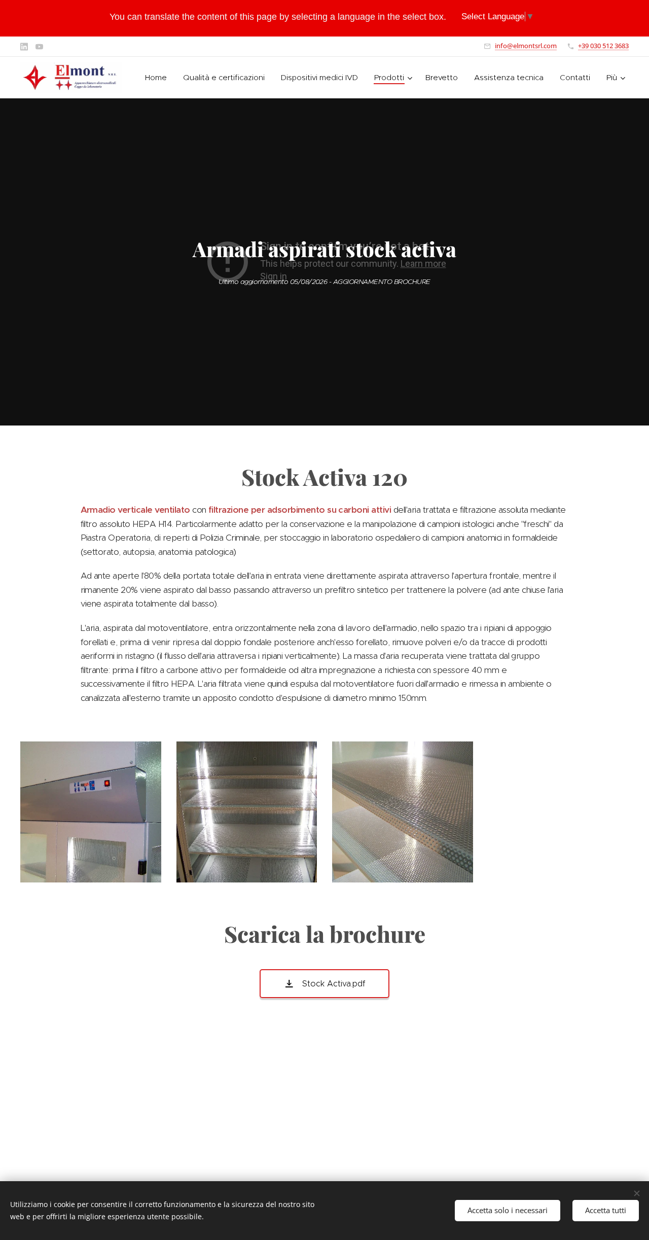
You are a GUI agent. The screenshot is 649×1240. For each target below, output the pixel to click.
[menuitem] (158, 77)
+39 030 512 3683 (603, 45)
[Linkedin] (24, 46)
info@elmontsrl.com (526, 45)
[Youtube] (39, 46)
